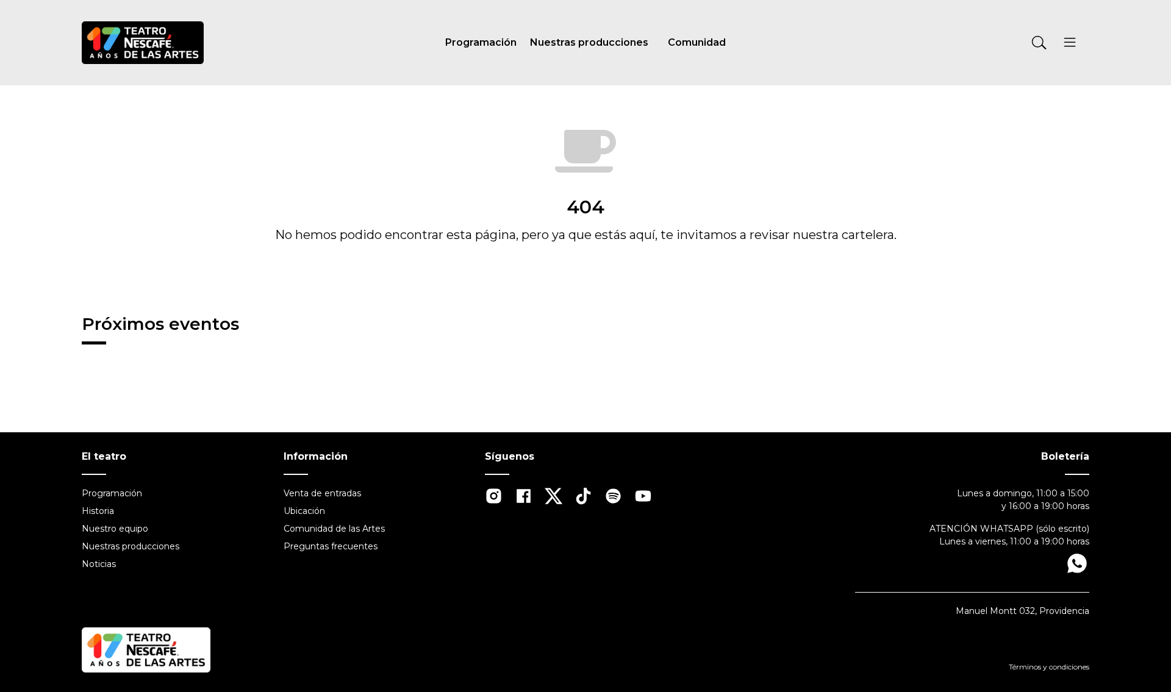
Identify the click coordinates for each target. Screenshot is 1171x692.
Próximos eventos (160, 323)
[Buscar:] (961, 42)
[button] (1069, 44)
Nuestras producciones (589, 42)
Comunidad (697, 42)
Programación (481, 42)
